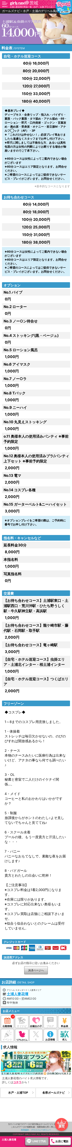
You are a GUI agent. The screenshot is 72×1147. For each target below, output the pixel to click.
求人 (64, 1039)
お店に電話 (61, 1141)
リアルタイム (21, 1039)
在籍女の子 (36, 1026)
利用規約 (25, 1130)
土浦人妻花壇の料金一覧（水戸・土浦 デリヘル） (32, 7)
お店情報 (50, 1039)
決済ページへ (36, 970)
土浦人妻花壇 (17, 994)
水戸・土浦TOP (18, 1092)
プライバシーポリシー (41, 1130)
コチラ (17, 1082)
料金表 (64, 1026)
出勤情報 (7, 1026)
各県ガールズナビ (53, 1092)
